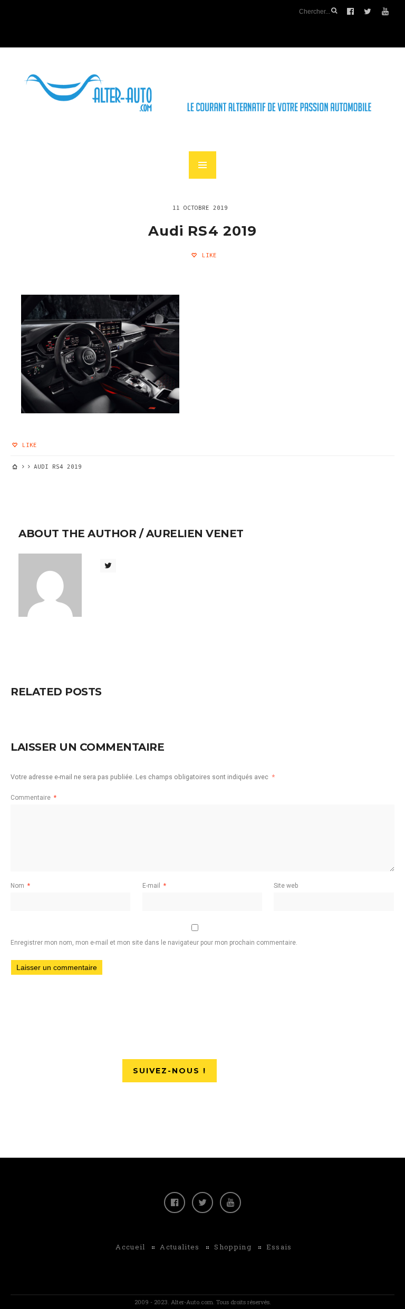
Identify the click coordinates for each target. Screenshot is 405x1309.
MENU (202, 165)
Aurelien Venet (195, 533)
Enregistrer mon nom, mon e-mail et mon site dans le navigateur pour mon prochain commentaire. (154, 942)
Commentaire (33, 797)
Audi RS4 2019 (202, 230)
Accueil (130, 1247)
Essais (279, 1247)
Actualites (179, 1247)
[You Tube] (230, 1202)
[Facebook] (174, 1202)
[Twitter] (202, 1202)
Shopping (232, 1247)
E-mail (154, 885)
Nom (20, 885)
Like (207, 255)
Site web (286, 885)
